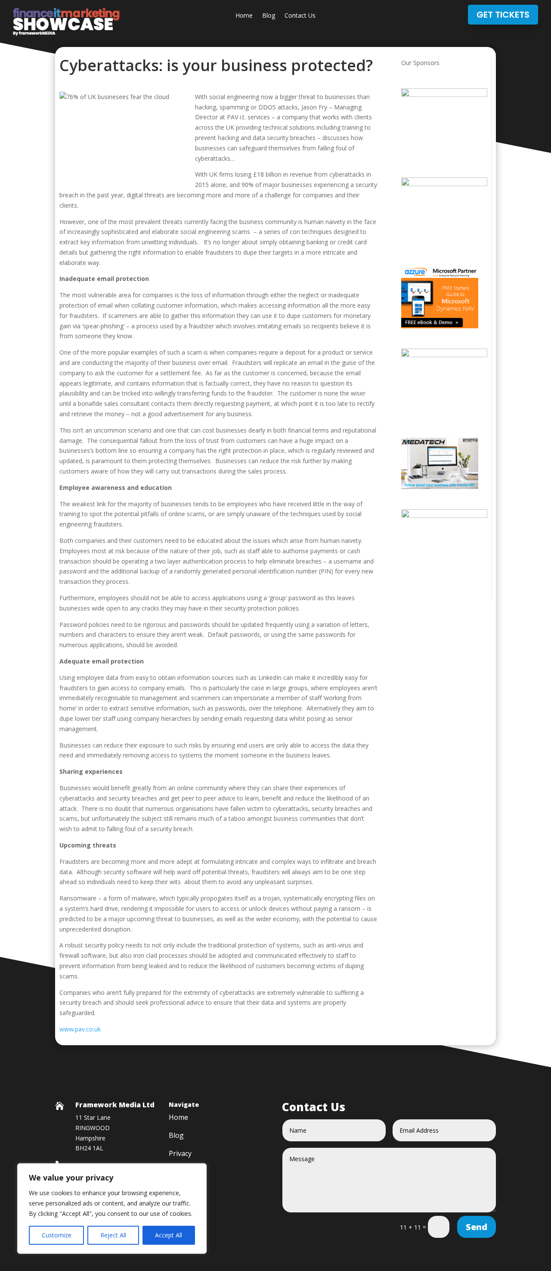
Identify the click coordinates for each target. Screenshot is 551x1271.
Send (476, 1227)
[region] (112, 1208)
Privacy (180, 1154)
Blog (268, 15)
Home (244, 15)
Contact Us (300, 15)
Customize (56, 1235)
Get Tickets (503, 15)
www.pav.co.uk (80, 1029)
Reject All (113, 1235)
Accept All (168, 1235)
